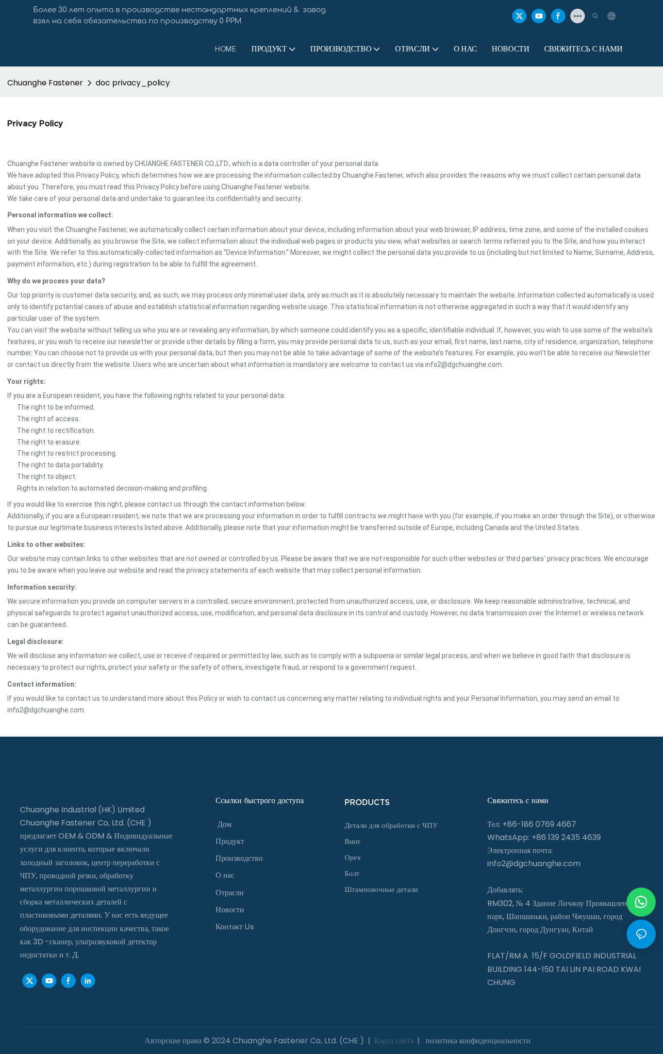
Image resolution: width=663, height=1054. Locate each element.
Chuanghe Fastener (45, 82)
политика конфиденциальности (477, 1040)
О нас (224, 875)
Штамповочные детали (381, 889)
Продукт (229, 841)
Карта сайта (393, 1040)
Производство (239, 858)
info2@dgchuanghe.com (533, 863)
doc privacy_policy (133, 82)
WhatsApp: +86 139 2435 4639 (544, 837)
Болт (352, 873)
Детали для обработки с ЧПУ (391, 825)
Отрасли (229, 893)
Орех (353, 857)
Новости (229, 910)
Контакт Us (234, 927)
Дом (224, 824)
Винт (353, 841)
